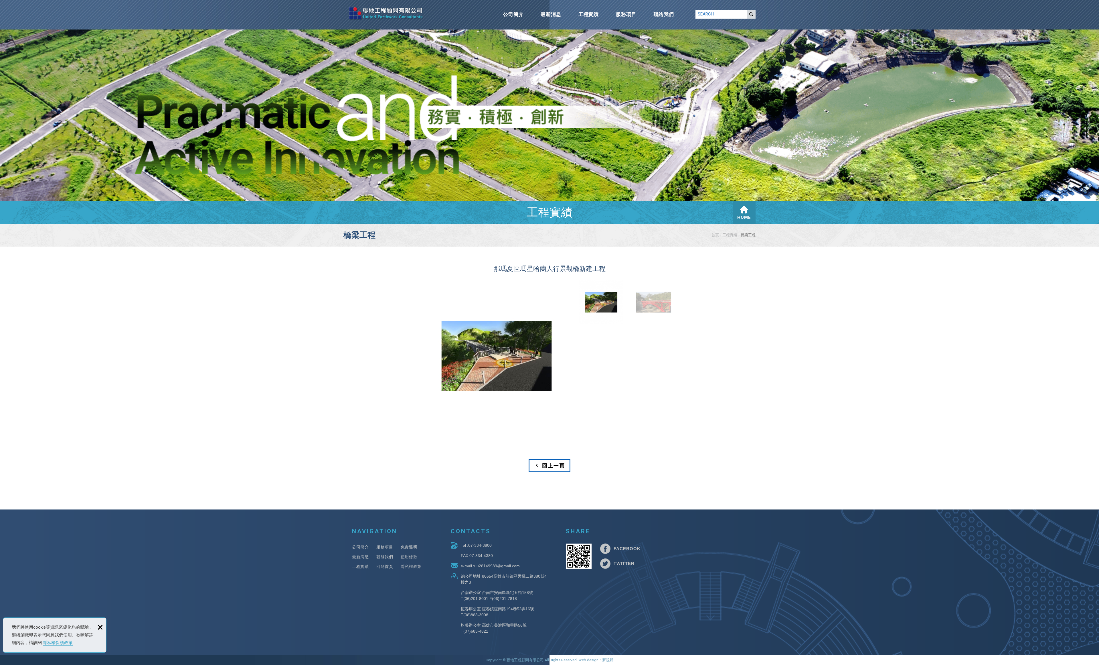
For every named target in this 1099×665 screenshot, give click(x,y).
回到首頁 (384, 566)
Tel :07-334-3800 (476, 545)
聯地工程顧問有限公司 (386, 13)
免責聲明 (409, 547)
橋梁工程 (748, 235)
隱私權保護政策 (58, 642)
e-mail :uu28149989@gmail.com (490, 566)
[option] (496, 356)
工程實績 (588, 14)
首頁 (715, 235)
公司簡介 (513, 14)
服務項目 (626, 14)
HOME (744, 217)
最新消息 (551, 14)
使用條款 (409, 556)
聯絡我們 (664, 14)
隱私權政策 (411, 566)
